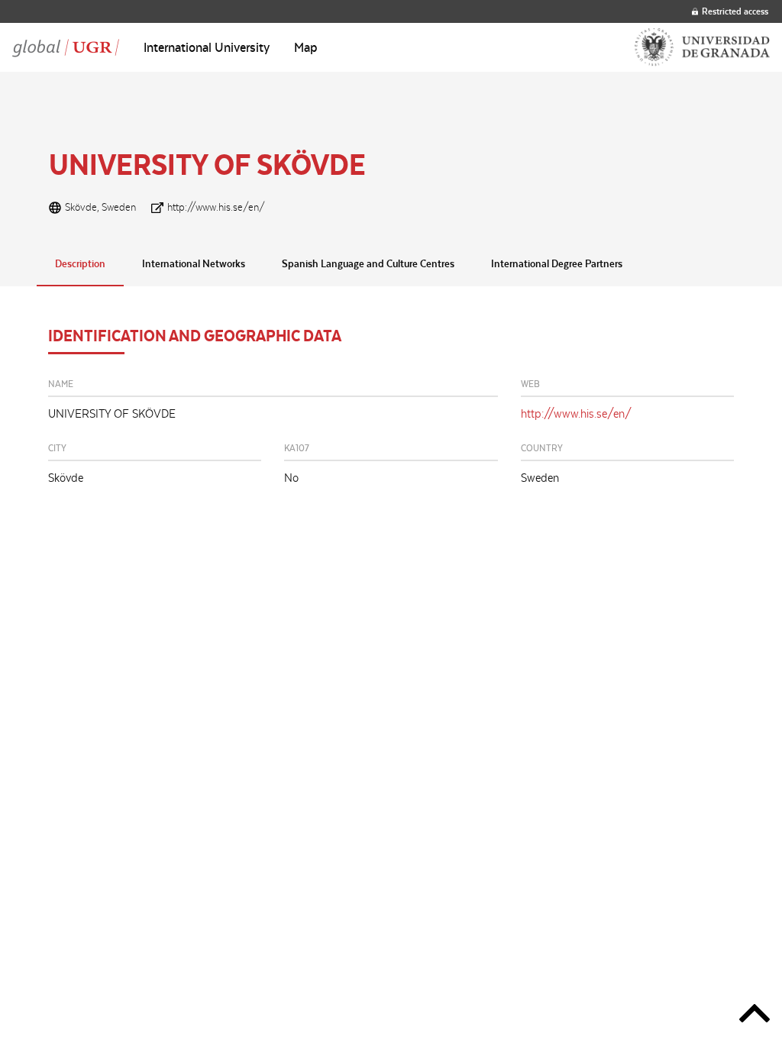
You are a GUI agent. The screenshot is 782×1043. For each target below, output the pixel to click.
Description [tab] (80, 263)
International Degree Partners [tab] (556, 263)
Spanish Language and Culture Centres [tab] (368, 263)
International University (207, 47)
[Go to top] (754, 1016)
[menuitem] (206, 47)
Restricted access (735, 11)
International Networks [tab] (193, 263)
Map (306, 47)
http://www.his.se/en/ (216, 207)
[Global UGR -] (65, 47)
